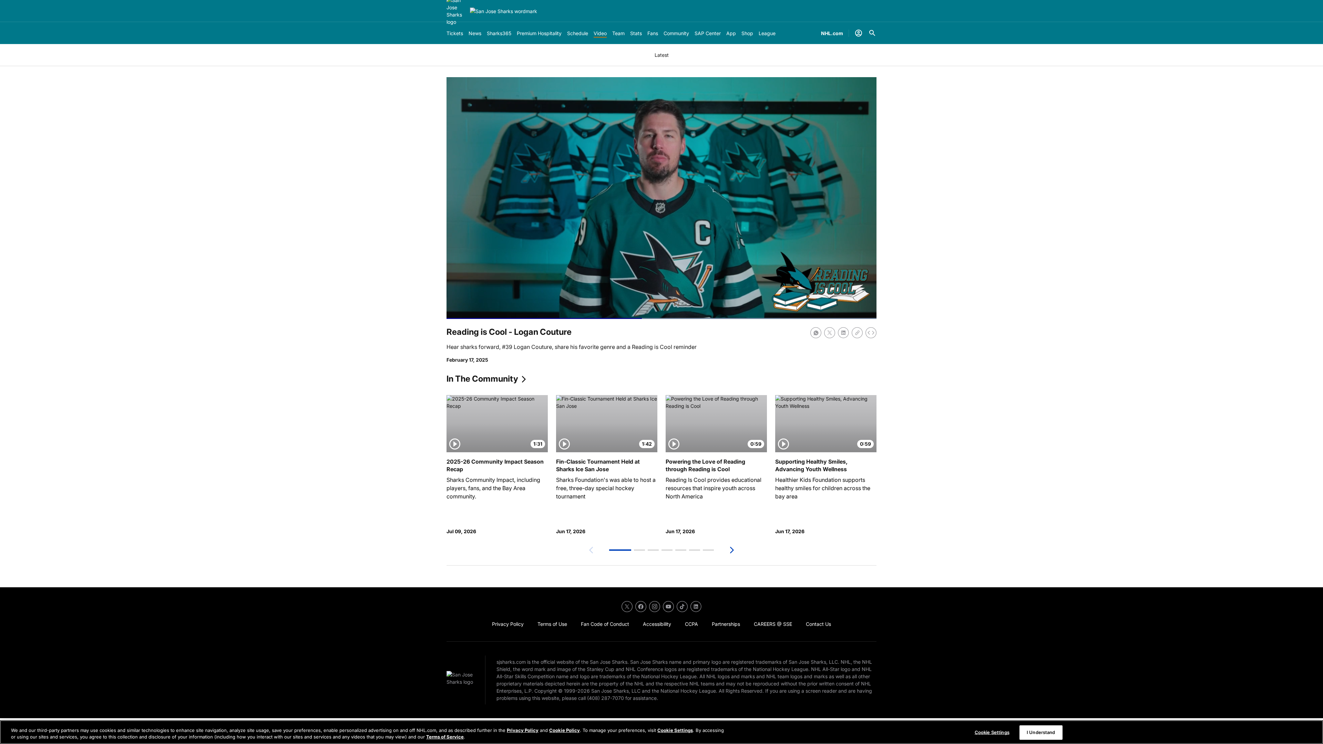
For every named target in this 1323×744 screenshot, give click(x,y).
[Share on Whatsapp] (815, 332)
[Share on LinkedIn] (843, 332)
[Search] (872, 33)
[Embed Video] (870, 332)
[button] (620, 550)
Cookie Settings (675, 730)
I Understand (1041, 732)
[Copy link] (857, 332)
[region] (661, 732)
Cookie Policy (564, 730)
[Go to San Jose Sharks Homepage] (503, 11)
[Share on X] (829, 332)
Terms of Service (445, 737)
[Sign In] (858, 33)
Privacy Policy (523, 730)
